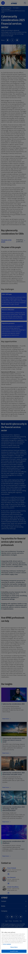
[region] (14, 941)
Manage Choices (14, 947)
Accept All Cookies (14, 951)
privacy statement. (7, 944)
